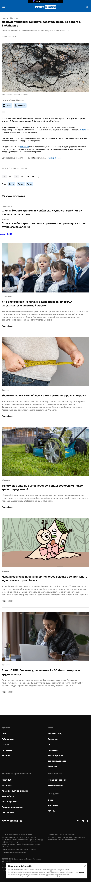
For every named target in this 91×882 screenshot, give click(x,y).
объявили (24, 147)
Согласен (80, 873)
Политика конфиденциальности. (14, 852)
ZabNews (82, 130)
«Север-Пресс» (55, 158)
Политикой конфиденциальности (58, 876)
